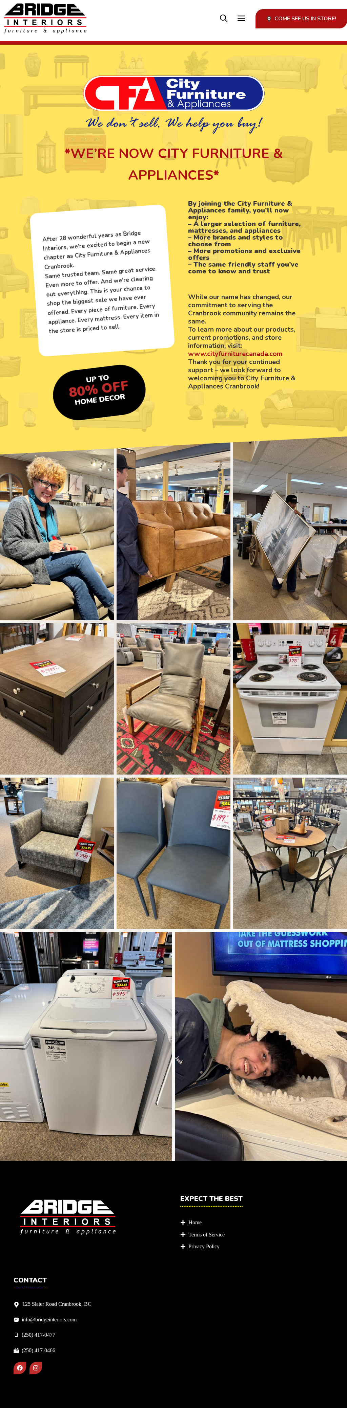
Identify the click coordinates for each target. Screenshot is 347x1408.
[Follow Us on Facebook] (20, 1368)
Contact (30, 1280)
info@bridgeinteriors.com (49, 1319)
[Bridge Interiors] (45, 19)
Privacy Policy (204, 1246)
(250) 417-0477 (38, 1335)
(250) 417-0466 (38, 1350)
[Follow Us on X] (35, 1368)
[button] (223, 19)
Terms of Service (206, 1234)
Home (195, 1222)
